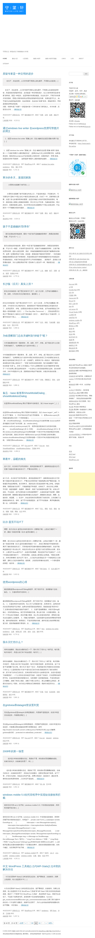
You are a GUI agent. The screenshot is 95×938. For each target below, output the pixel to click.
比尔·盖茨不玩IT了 (13, 522)
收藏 (70, 340)
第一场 (42, 784)
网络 (16, 511)
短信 (43, 856)
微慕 (70, 365)
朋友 (55, 509)
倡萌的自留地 (73, 401)
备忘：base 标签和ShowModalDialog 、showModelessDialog (25, 394)
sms (56, 853)
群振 (70, 423)
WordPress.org (74, 460)
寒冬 (46, 213)
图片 (17, 167)
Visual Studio (73, 312)
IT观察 (71, 295)
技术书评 (72, 337)
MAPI (47, 853)
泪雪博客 (72, 396)
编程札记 (72, 345)
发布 (29, 631)
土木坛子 (72, 390)
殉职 (46, 322)
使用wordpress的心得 (15, 582)
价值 (41, 692)
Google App (73, 290)
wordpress (6, 167)
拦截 (34, 856)
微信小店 (15, 58)
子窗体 (34, 448)
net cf (52, 853)
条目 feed (72, 454)
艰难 (55, 213)
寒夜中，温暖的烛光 (14, 459)
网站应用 (72, 348)
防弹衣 (12, 273)
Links (64, 58)
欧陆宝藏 (72, 415)
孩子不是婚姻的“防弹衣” (16, 226)
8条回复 (5, 170)
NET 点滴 (72, 304)
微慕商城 (72, 371)
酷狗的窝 (72, 384)
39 (32, 923)
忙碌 (46, 692)
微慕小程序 (36, 58)
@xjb (84, 124)
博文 (12, 167)
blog (43, 629)
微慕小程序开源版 (51, 58)
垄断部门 (48, 380)
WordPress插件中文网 (76, 426)
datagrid (48, 738)
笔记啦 (71, 407)
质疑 (55, 115)
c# (70, 287)
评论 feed (72, 457)
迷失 (10, 694)
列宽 (4, 741)
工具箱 (8, 913)
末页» (50, 923)
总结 (33, 631)
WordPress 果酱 (74, 393)
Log (72, 58)
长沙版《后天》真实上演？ (18, 283)
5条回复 (5, 634)
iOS (70, 292)
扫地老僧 (72, 376)
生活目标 (52, 692)
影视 (70, 329)
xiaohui (71, 379)
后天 (41, 322)
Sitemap (6, 63)
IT (49, 569)
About (81, 58)
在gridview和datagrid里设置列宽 (21, 705)
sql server (72, 309)
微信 (70, 331)
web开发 (72, 317)
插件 (38, 631)
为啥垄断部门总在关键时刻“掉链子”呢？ (25, 335)
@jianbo (77, 121)
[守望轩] (14, 9)
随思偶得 (28, 115)
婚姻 (46, 270)
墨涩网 (71, 409)
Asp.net (27, 446)
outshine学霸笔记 (75, 434)
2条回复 (5, 514)
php (70, 306)
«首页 (21, 923)
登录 (70, 451)
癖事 (70, 418)
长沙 (8, 325)
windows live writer (48, 164)
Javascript (72, 298)
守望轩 (13, 931)
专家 (41, 115)
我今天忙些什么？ (13, 642)
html (47, 446)
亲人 (41, 509)
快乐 (50, 509)
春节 (50, 213)
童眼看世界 (72, 343)
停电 (41, 380)
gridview (55, 738)
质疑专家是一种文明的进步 (18, 73)
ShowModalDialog (9, 448)
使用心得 (19, 631)
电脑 (7, 511)
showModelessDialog (23, 448)
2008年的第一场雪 (13, 751)
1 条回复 (6, 120)
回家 (41, 213)
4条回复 (5, 328)
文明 (46, 115)
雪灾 (13, 325)
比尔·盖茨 (54, 569)
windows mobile (30, 853)
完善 (55, 270)
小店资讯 (25, 58)
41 (40, 923)
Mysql (71, 301)
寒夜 (46, 509)
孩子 (50, 270)
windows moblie (26, 856)
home (5, 58)
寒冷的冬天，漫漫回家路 (17, 177)
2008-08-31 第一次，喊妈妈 (78, 270)
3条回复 (5, 276)
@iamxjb (87, 126)
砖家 (50, 115)
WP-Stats (53, 910)
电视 (11, 511)
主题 (12, 631)
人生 (41, 270)
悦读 (70, 334)
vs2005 (5, 856)
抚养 (7, 273)
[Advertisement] (47, 33)
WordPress (28, 164)
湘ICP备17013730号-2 (53, 931)
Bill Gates (43, 569)
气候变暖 (52, 322)
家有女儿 (72, 326)
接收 (39, 856)
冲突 (24, 631)
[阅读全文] (18, 109)
